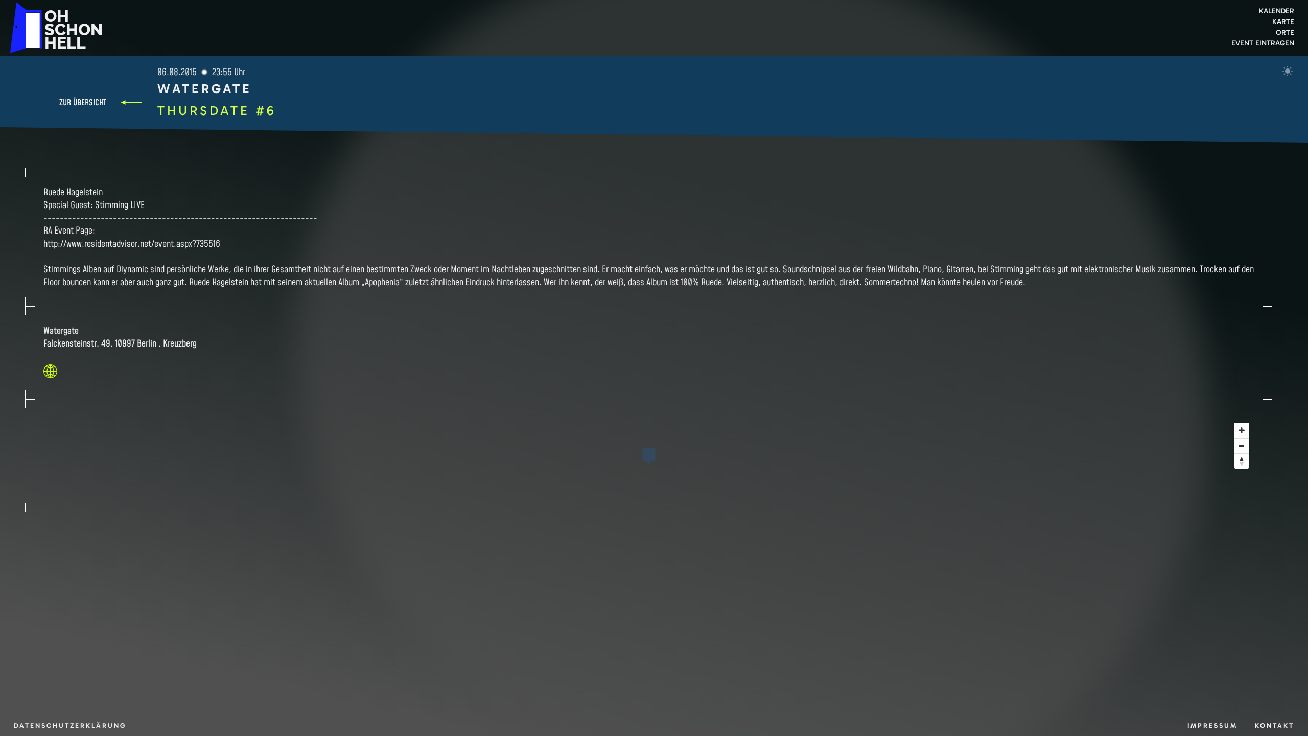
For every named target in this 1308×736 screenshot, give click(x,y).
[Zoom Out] (1241, 445)
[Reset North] (1241, 461)
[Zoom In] (1241, 430)
